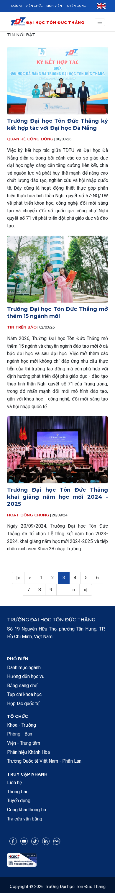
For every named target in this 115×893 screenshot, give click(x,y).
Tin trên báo (22, 327)
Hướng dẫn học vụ (26, 676)
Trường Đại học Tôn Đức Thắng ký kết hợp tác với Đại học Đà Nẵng (57, 124)
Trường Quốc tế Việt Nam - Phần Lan (44, 761)
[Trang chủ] (18, 23)
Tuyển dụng (75, 6)
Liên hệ (14, 782)
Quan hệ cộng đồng (30, 139)
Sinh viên (54, 6)
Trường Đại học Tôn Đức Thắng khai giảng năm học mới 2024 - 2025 (57, 497)
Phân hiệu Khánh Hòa (28, 752)
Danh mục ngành (24, 667)
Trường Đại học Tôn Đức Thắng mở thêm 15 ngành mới (57, 312)
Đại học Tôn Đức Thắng (55, 22)
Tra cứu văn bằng (24, 819)
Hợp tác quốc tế (23, 703)
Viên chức (34, 6)
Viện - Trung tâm (23, 743)
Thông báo (18, 791)
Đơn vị (16, 6)
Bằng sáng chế (22, 685)
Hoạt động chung (28, 515)
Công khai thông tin (26, 809)
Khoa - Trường (21, 725)
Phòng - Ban (19, 734)
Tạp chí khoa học (24, 694)
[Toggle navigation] (100, 22)
